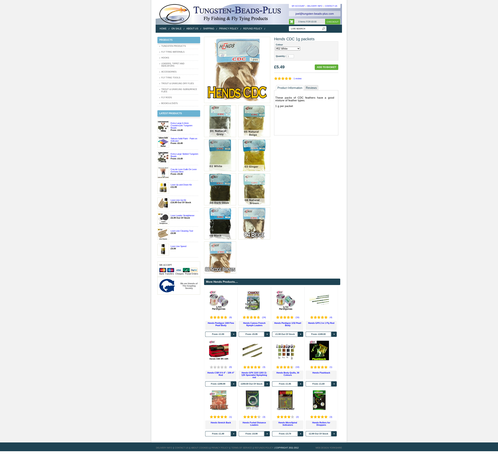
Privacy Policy (220, 448)
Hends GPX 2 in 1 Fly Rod (321, 323)
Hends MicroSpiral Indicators (287, 423)
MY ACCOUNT (298, 6)
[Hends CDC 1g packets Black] (220, 223)
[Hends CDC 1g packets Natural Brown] (254, 189)
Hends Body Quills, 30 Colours (287, 374)
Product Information (289, 87)
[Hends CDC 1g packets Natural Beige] (254, 121)
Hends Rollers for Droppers (321, 423)
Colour (280, 44)
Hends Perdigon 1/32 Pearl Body (287, 324)
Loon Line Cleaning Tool (182, 231)
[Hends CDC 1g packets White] (220, 155)
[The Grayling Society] (167, 285)
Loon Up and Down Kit (181, 185)
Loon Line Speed (178, 246)
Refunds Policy (263, 448)
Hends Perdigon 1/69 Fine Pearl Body (221, 324)
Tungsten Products (173, 46)
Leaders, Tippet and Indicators (172, 64)
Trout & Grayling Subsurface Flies (179, 90)
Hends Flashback (321, 373)
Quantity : (281, 56)
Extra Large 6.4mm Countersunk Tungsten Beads (181, 125)
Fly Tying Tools (170, 77)
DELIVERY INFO (314, 6)
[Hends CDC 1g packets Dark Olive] (220, 189)
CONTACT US (331, 6)
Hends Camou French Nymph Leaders (254, 324)
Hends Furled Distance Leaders (254, 423)
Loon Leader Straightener (183, 215)
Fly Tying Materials (172, 52)
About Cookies (200, 448)
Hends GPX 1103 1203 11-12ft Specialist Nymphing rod (254, 375)
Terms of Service (241, 448)
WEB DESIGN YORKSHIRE (329, 448)
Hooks (165, 57)
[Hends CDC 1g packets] (237, 70)
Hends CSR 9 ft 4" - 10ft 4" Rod (220, 374)
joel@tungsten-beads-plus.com (314, 13)
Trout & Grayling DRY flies (177, 83)
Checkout (333, 22)
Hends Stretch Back (221, 422)
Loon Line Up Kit (178, 200)
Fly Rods (166, 97)
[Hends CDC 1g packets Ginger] (254, 155)
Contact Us (182, 448)
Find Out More (233, 334)
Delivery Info (164, 448)
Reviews (311, 87)
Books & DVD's (169, 103)
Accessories (168, 72)
